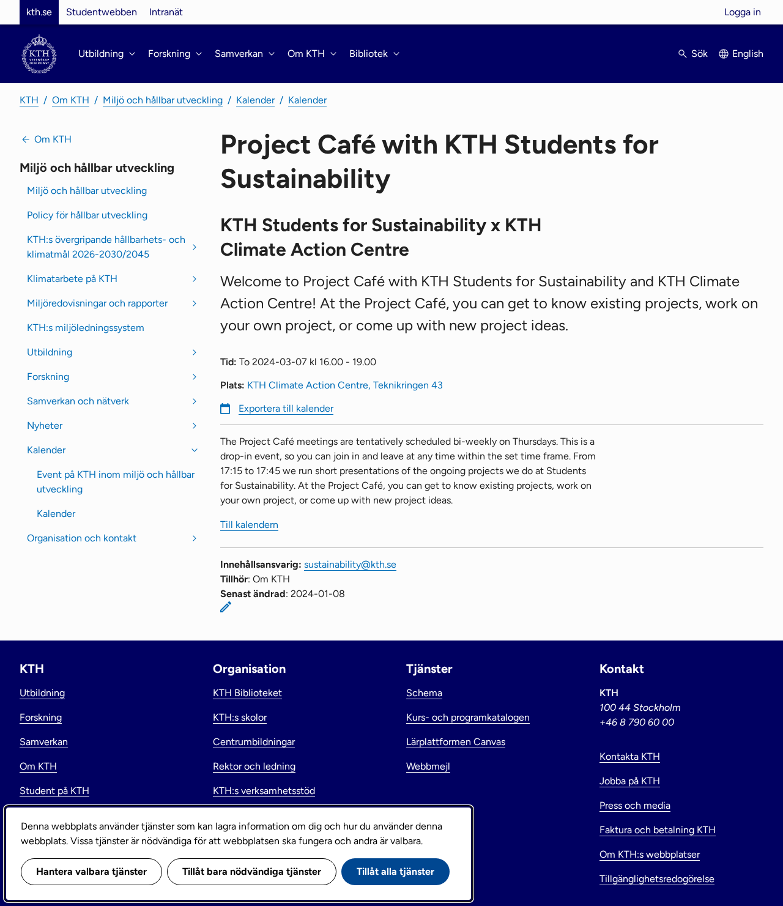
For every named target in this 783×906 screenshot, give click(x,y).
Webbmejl (428, 766)
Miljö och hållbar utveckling (163, 100)
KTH (29, 100)
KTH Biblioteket (247, 693)
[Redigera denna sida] (225, 606)
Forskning (48, 376)
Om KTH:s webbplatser (649, 854)
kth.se (39, 12)
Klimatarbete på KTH (72, 278)
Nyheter (44, 425)
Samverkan (44, 742)
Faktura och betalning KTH (657, 830)
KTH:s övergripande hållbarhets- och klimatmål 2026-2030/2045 (106, 247)
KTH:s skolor (240, 717)
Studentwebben (101, 12)
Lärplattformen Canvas (455, 742)
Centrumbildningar (254, 742)
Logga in (742, 12)
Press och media (634, 805)
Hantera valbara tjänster (91, 871)
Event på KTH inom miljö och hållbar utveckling (116, 482)
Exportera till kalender (286, 408)
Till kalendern (249, 524)
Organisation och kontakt (81, 538)
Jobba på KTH (629, 781)
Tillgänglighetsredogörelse (656, 879)
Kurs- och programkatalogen (468, 717)
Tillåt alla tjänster (395, 871)
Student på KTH (54, 790)
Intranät (166, 12)
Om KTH (70, 100)
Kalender (255, 100)
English (747, 53)
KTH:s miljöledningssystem (85, 327)
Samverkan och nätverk (78, 401)
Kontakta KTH (629, 756)
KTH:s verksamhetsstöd (264, 790)
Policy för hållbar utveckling (87, 215)
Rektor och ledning (254, 766)
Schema (424, 693)
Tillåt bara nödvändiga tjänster (251, 871)
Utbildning (49, 352)
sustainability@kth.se (350, 564)
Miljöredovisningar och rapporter (97, 303)
